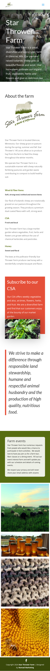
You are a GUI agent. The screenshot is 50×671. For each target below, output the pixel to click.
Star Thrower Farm (26, 664)
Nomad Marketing (26, 667)
